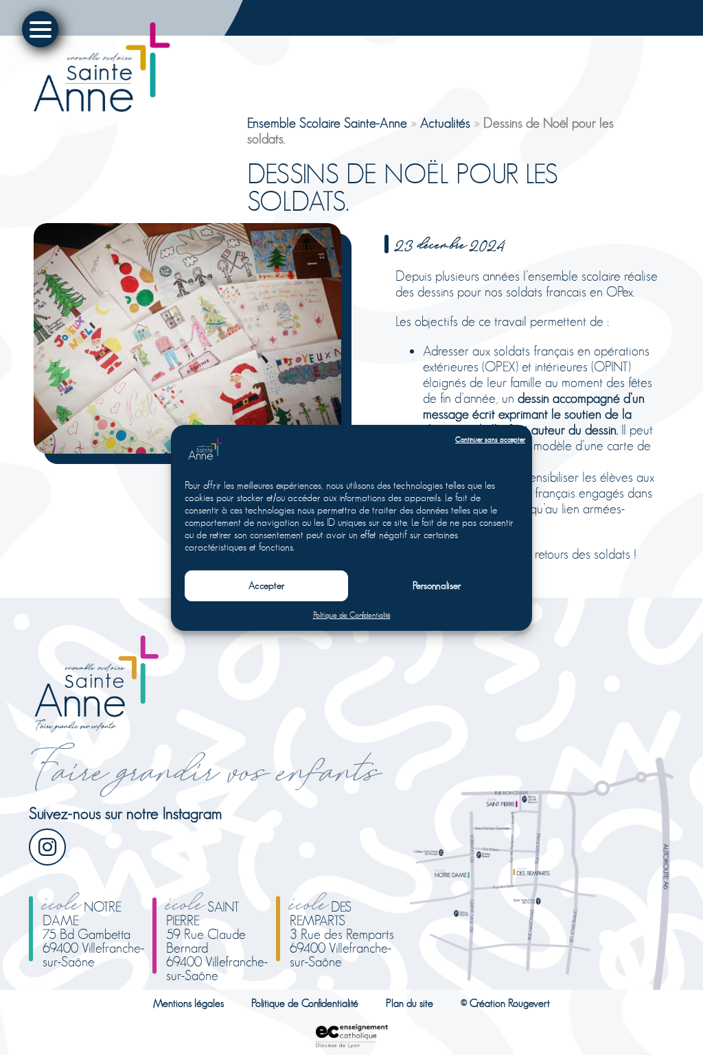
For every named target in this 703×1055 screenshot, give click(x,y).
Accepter (267, 585)
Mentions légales (188, 1003)
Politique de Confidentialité (352, 615)
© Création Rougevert (505, 1003)
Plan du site (409, 1003)
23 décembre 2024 (450, 242)
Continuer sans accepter (490, 439)
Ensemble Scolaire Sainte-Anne (327, 123)
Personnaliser (437, 585)
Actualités (445, 123)
